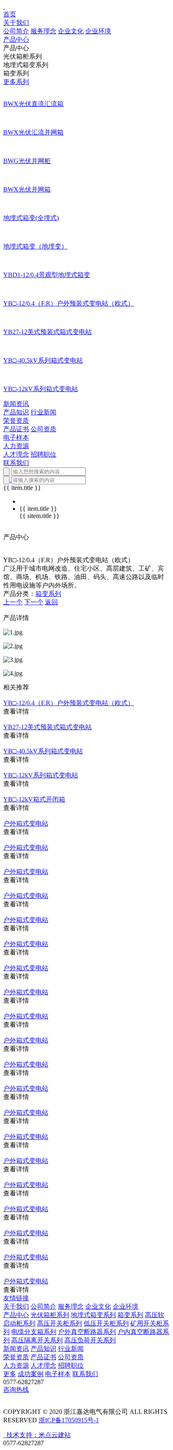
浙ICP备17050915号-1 (69, 1420)
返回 (51, 602)
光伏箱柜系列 (50, 1314)
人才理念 (16, 454)
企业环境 (98, 31)
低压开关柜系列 (106, 1323)
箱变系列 (48, 593)
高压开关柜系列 (59, 1323)
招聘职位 (43, 454)
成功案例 (30, 1373)
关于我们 (16, 1306)
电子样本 (58, 1373)
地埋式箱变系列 (93, 1314)
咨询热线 (16, 1389)
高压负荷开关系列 (90, 1340)
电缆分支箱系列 (33, 1331)
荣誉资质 (16, 1357)
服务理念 (43, 31)
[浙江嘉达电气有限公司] (4, 6)
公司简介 (16, 31)
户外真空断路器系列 (87, 1331)
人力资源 (16, 1365)
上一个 (13, 602)
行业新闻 (43, 412)
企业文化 (71, 31)
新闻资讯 (16, 1348)
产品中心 (16, 1314)
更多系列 (16, 81)
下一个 (33, 602)
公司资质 (43, 429)
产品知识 (16, 412)
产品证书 (16, 429)
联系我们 (85, 1373)
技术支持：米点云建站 (38, 1435)
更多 (9, 1373)
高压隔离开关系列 (37, 1340)
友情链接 (16, 1298)
